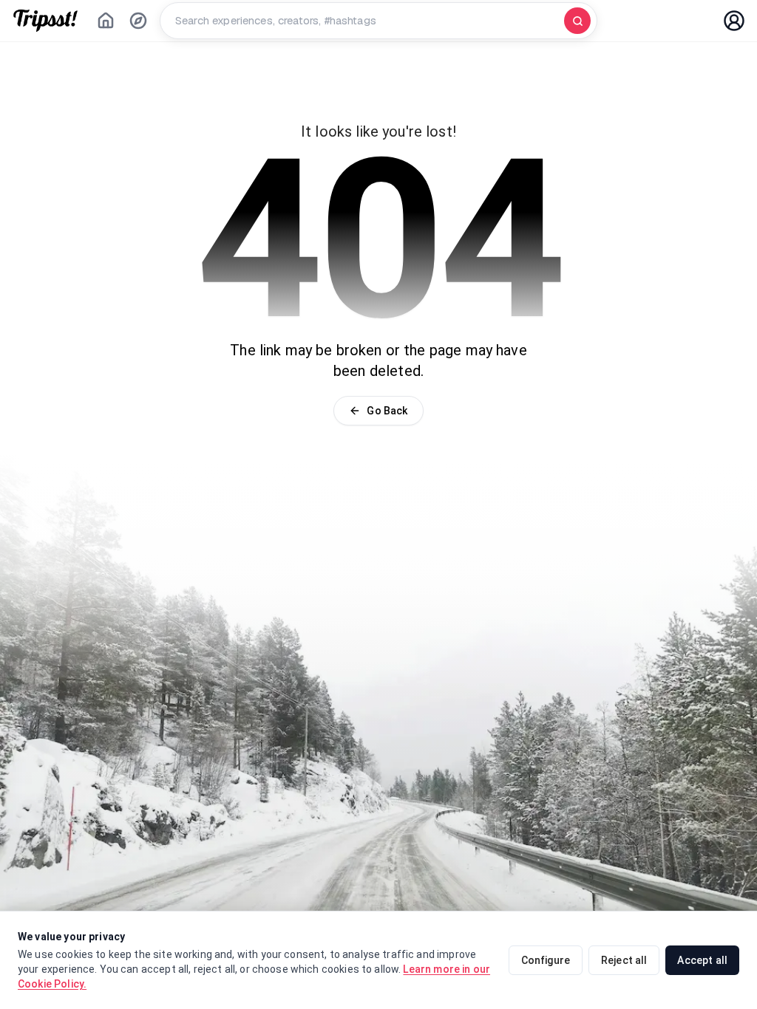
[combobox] (365, 21)
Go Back (387, 411)
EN (690, 21)
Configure (545, 960)
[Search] (577, 20)
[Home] (106, 21)
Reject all (624, 960)
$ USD (636, 21)
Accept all (702, 960)
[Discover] (138, 21)
